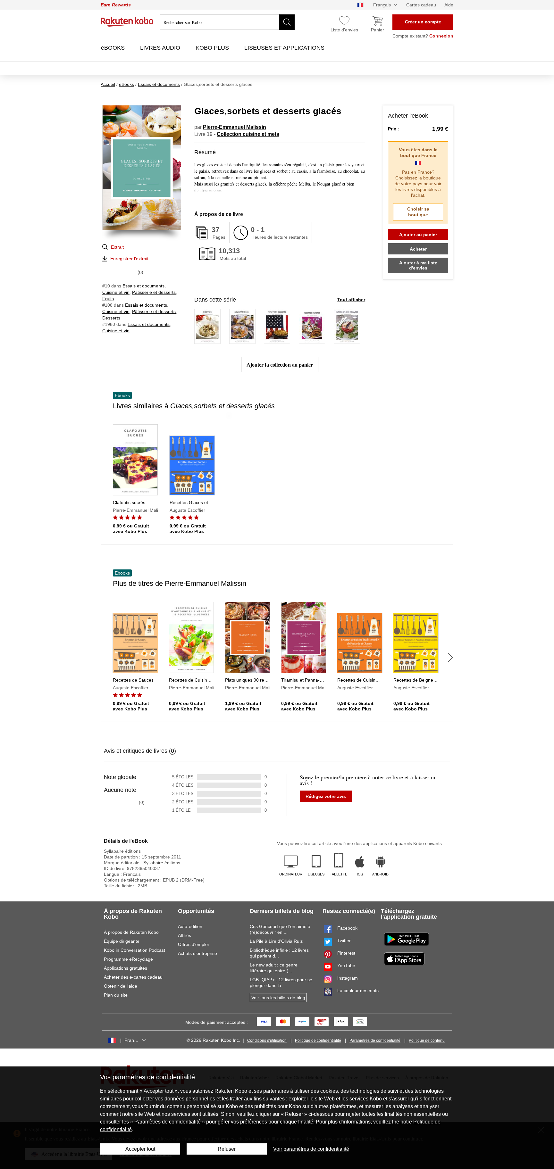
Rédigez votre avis (326, 796)
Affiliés (184, 935)
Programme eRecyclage (128, 959)
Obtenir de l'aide (120, 986)
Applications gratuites (125, 968)
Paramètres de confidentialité (374, 1040)
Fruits (108, 298)
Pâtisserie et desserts (154, 292)
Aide (448, 4)
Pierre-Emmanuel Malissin (234, 127)
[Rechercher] (287, 22)
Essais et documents (143, 285)
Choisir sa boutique (418, 211)
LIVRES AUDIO (161, 48)
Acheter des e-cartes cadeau (133, 977)
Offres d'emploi (193, 944)
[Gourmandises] (242, 341)
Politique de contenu (427, 1040)
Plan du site (116, 995)
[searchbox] (227, 22)
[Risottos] (207, 341)
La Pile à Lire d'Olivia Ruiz (276, 941)
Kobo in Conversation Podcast (134, 950)
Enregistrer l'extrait (129, 258)
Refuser (227, 1149)
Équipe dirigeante (121, 941)
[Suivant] (450, 657)
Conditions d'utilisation (267, 1040)
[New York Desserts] (277, 341)
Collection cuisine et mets (248, 134)
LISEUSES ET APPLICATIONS (285, 48)
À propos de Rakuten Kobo (131, 932)
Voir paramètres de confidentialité (311, 1149)
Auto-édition (190, 926)
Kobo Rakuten (127, 21)
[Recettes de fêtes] (312, 341)
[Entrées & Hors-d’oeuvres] (347, 341)
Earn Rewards (116, 4)
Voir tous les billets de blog (278, 997)
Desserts (111, 317)
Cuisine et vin (116, 292)
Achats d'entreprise (197, 953)
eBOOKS (113, 48)
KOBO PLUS (213, 48)
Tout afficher (351, 299)
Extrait (117, 247)
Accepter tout (140, 1149)
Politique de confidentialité (318, 1040)
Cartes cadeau (421, 4)
